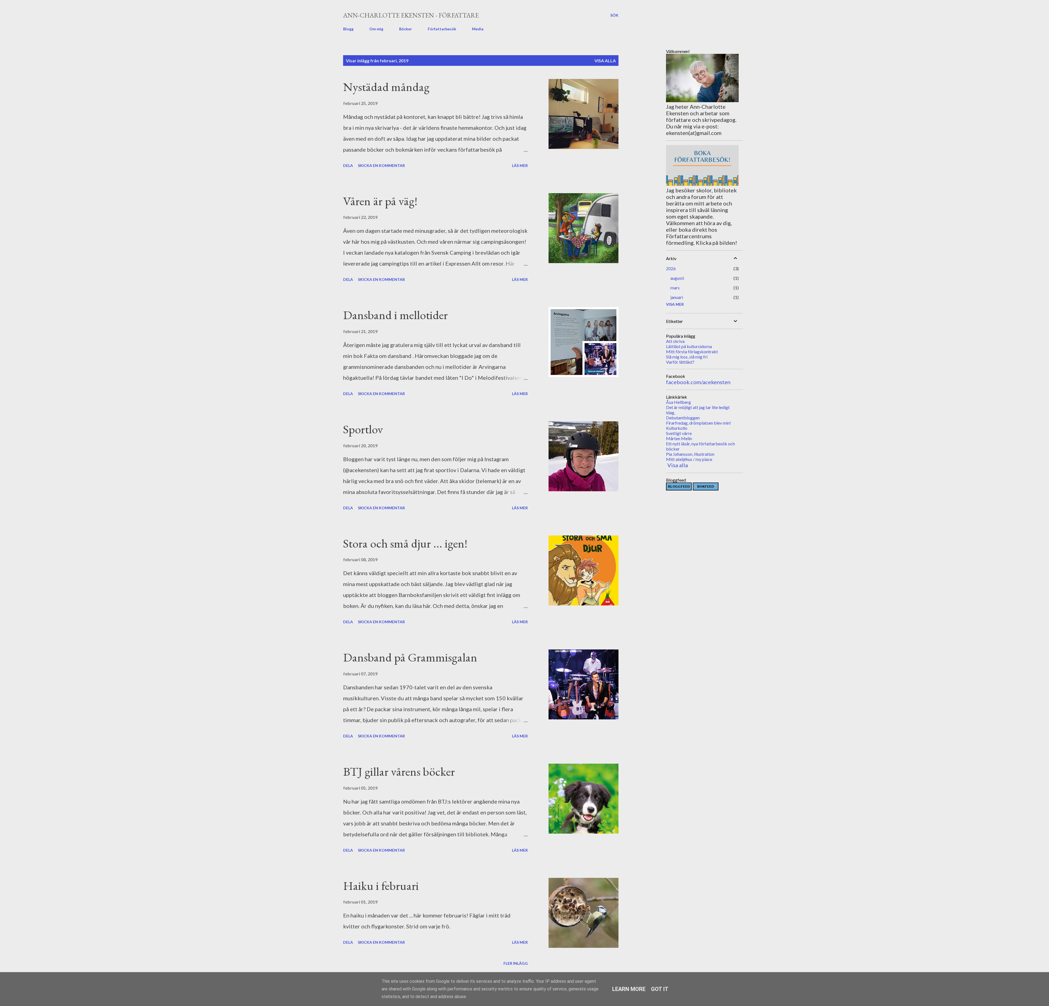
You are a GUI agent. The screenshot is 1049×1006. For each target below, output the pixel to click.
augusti (677, 278)
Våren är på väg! (380, 201)
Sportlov (363, 429)
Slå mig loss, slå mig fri (687, 356)
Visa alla (605, 60)
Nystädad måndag (386, 87)
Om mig (376, 29)
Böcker (405, 29)
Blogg (348, 29)
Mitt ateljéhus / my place (689, 459)
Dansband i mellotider (395, 315)
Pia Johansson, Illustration (690, 454)
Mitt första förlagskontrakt (692, 351)
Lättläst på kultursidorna (689, 346)
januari (676, 297)
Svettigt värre (679, 433)
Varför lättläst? (680, 361)
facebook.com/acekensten (698, 382)
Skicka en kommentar (381, 165)
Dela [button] (348, 165)
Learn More (629, 989)
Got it (659, 989)
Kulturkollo (676, 428)
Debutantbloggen (683, 417)
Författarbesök (442, 29)
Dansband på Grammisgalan (410, 657)
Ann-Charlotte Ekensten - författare (411, 15)
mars (675, 287)
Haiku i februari (381, 885)
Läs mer (520, 165)
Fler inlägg (515, 963)
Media (478, 29)
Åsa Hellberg (678, 402)
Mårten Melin (679, 438)
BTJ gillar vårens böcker (399, 771)
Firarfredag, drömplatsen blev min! (698, 422)
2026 (671, 268)
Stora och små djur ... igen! (405, 543)
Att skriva (675, 341)
